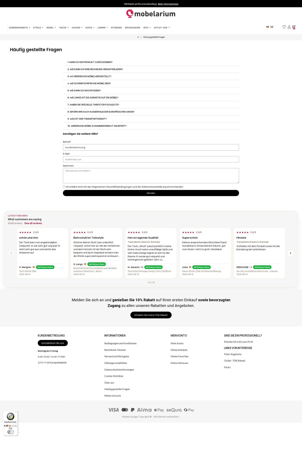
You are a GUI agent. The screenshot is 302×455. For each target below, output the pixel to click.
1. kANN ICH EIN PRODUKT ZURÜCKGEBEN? (89, 62)
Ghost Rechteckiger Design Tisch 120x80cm (149, 271)
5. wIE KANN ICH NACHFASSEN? (84, 90)
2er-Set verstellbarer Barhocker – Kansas (257, 271)
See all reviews (33, 223)
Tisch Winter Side (27, 271)
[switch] (10, 432)
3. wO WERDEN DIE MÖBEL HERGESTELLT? (89, 76)
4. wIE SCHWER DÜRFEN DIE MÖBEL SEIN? (89, 83)
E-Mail (66, 153)
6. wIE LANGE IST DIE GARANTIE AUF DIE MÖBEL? (92, 97)
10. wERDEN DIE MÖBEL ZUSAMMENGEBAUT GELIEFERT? (96, 125)
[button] (279, 27)
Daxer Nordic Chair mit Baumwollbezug (201, 271)
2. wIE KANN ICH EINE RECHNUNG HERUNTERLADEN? (95, 69)
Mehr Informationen (168, 4)
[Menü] (16, 413)
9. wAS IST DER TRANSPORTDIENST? (87, 118)
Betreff (67, 141)
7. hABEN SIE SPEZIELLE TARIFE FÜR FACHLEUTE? (93, 104)
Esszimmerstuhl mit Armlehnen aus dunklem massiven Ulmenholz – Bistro (95, 269)
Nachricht (68, 165)
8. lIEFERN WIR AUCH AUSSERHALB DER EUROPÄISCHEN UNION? (100, 111)
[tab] (151, 62)
